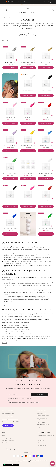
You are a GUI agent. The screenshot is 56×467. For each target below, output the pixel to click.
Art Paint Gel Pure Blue (45, 145)
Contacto (5, 442)
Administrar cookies (33, 461)
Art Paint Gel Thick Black (10, 201)
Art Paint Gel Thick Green (46, 228)
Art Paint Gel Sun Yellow (28, 145)
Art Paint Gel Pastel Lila (10, 145)
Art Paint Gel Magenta (28, 117)
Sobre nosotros (41, 413)
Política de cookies (22, 461)
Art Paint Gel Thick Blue (10, 228)
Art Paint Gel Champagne (28, 62)
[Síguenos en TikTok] (18, 449)
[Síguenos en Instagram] (7, 449)
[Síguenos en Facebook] (3, 449)
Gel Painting (7, 17)
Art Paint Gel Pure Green (10, 173)
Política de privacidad (24, 460)
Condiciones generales (44, 460)
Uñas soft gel (41, 438)
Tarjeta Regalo (41, 422)
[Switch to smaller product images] (5, 40)
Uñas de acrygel (42, 445)
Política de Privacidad (25, 398)
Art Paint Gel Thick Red (45, 201)
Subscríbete (40, 394)
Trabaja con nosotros (43, 415)
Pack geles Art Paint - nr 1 (28, 173)
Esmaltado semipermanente (46, 435)
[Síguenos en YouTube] (14, 449)
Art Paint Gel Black (45, 90)
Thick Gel (6, 289)
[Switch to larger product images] (3, 40)
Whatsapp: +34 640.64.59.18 (10, 419)
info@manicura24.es (8, 413)
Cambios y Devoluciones (9, 440)
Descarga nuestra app (43, 424)
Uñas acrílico (41, 442)
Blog (38, 427)
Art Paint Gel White (28, 90)
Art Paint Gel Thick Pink (28, 201)
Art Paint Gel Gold (46, 62)
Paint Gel (6, 282)
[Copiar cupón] (51, 2)
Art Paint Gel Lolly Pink (10, 117)
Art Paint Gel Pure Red (45, 117)
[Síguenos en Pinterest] (10, 449)
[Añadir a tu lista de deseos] (16, 60)
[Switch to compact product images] (7, 40)
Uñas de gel (41, 440)
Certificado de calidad (11, 460)
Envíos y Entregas (7, 438)
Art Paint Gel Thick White (46, 173)
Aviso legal (34, 460)
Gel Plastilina (7, 296)
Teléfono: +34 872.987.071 (9, 416)
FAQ (3, 435)
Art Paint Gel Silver (10, 62)
